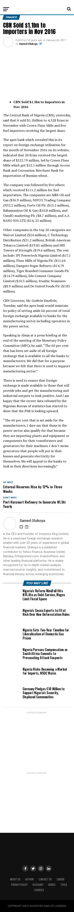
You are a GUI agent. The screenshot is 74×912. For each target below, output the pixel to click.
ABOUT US (15, 879)
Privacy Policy (19, 885)
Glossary (37, 885)
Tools (63, 885)
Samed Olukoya (28, 43)
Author (29, 879)
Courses (39, 890)
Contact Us (45, 879)
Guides (52, 885)
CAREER (60, 879)
